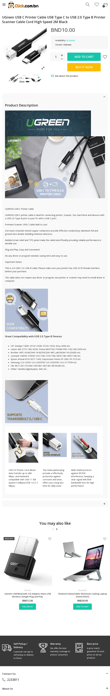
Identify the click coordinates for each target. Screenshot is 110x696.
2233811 (13, 680)
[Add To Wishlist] (105, 57)
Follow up (27, 606)
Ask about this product (66, 76)
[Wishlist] (96, 4)
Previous (7, 49)
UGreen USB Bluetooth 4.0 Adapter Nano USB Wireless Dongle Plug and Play (27, 595)
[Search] (88, 4)
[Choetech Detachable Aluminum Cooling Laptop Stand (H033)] (82, 561)
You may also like (55, 523)
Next (41, 49)
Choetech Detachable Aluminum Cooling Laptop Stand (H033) (82, 595)
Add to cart (84, 57)
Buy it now (84, 67)
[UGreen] (13, 79)
